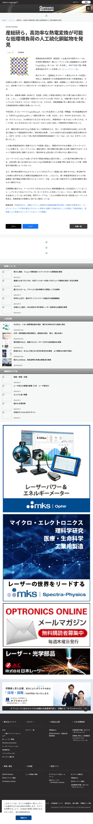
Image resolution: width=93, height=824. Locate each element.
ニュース (11, 20)
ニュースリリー (69, 69)
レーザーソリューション (10, 746)
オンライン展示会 (8, 757)
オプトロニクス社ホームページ (57, 775)
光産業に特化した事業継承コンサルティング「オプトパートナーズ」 (81, 738)
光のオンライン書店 (9, 778)
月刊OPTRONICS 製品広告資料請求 (58, 734)
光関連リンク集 (85, 803)
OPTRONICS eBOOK (9, 781)
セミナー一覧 (30, 730)
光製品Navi (52, 730)
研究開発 (21, 52)
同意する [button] (23, 818)
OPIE (3, 730)
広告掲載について (57, 803)
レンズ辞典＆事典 (31, 774)
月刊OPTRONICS (7, 774)
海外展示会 (6, 750)
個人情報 (75, 803)
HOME (4, 20)
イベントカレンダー (9, 753)
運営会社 (68, 803)
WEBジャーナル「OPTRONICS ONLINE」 (57, 781)
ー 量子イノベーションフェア (11, 734)
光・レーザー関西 (8, 739)
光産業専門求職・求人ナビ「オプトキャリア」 (81, 731)
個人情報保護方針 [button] (23, 812)
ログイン (75, 2)
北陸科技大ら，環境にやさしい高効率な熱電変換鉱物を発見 (39, 205)
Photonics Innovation (9, 743)
